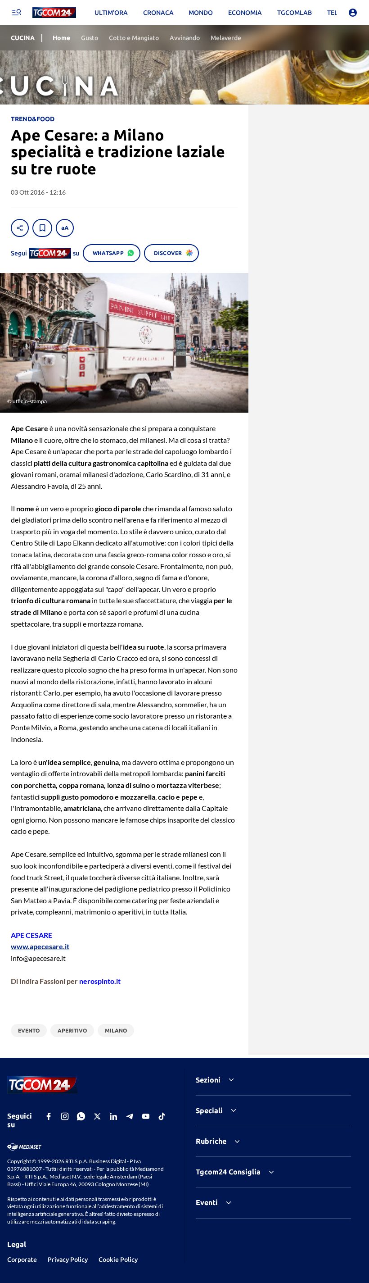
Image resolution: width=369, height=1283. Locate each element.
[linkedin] (113, 1116)
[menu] (16, 12)
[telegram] (129, 1116)
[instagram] (64, 1116)
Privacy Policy (68, 1259)
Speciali (209, 1110)
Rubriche (211, 1141)
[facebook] (48, 1116)
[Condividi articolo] (20, 228)
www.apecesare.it (40, 946)
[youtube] (145, 1116)
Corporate (22, 1259)
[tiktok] (162, 1116)
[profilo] (353, 12)
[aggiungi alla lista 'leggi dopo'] (42, 228)
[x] (97, 1116)
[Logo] (54, 12)
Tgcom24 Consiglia (228, 1172)
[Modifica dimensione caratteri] (65, 228)
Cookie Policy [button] (118, 1259)
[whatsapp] (81, 1116)
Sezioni (208, 1080)
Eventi (207, 1202)
